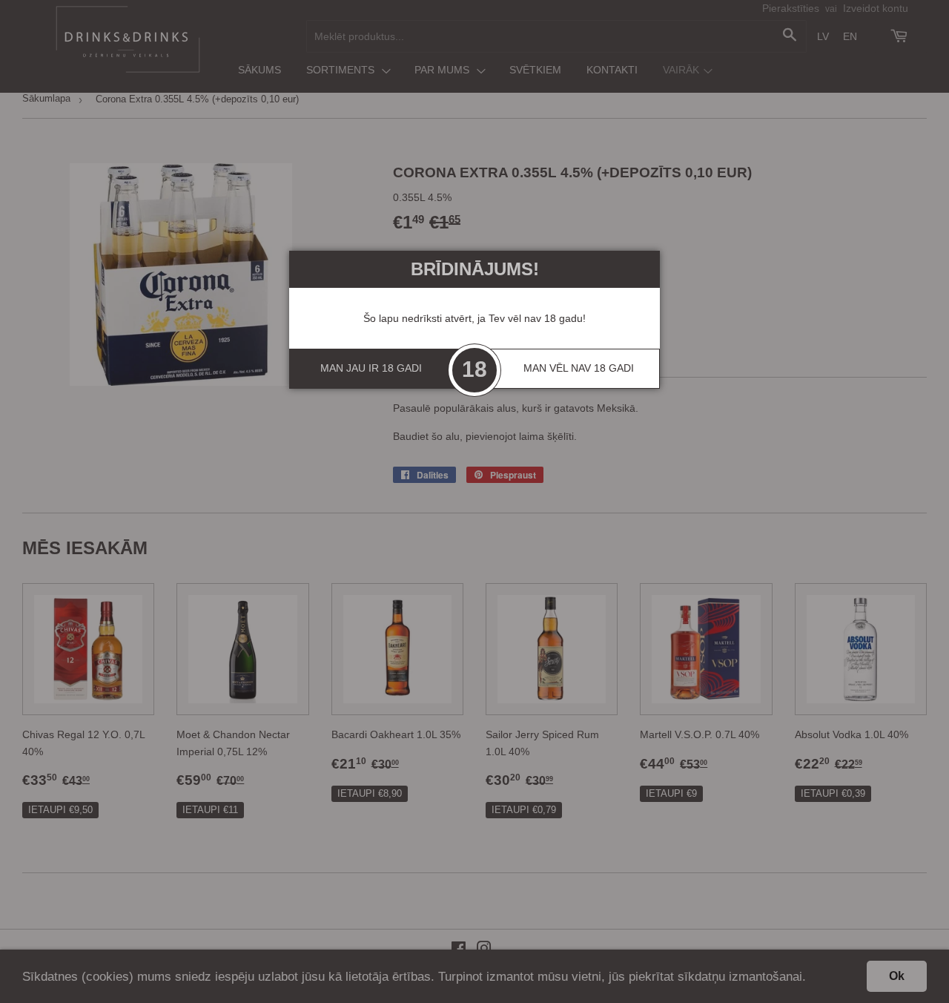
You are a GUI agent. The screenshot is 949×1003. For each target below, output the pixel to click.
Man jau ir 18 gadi (371, 368)
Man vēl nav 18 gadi (578, 368)
